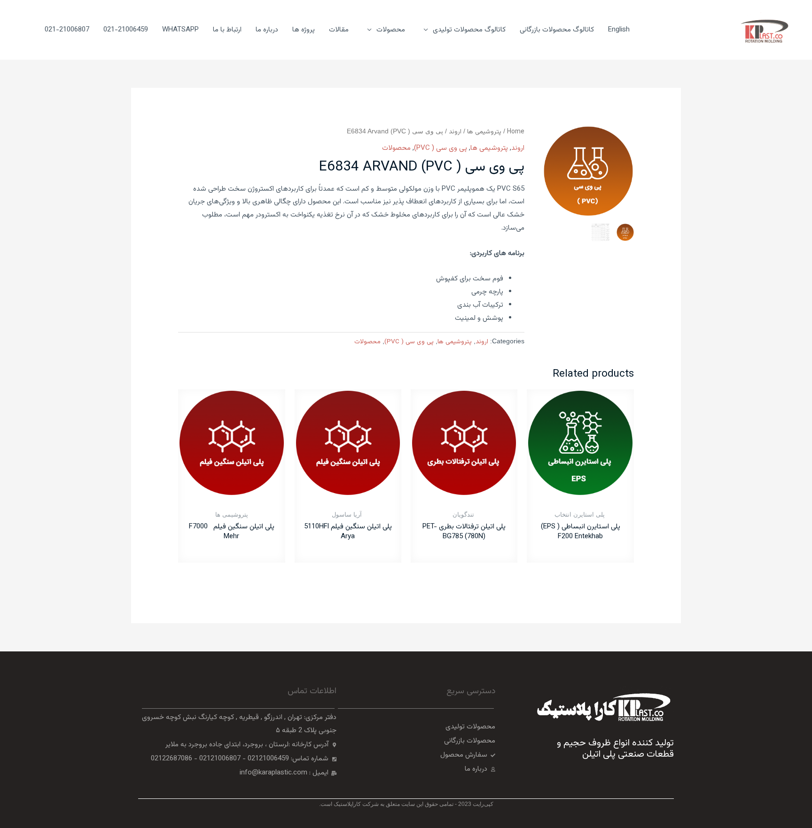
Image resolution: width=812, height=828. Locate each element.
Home (515, 132)
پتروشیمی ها (484, 132)
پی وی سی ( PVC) (440, 148)
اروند (455, 132)
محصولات (396, 148)
